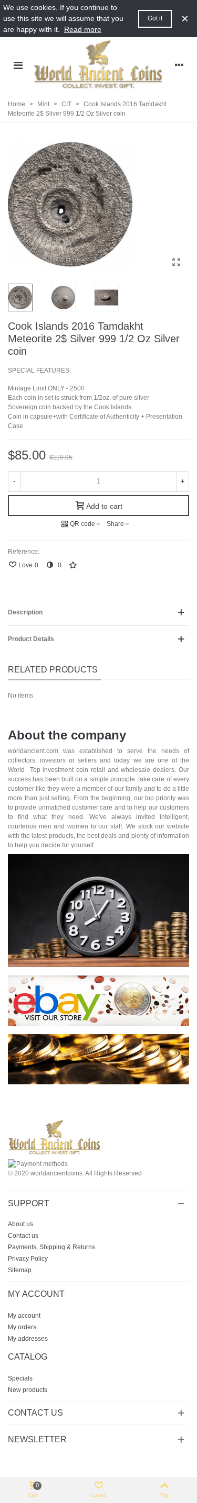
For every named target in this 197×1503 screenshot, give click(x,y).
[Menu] (18, 65)
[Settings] (179, 65)
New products (27, 1390)
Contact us (23, 1235)
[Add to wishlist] (73, 564)
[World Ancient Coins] (98, 65)
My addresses (28, 1338)
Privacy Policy (28, 1258)
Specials (20, 1378)
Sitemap (20, 1270)
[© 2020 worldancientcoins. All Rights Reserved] (98, 1116)
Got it (155, 18)
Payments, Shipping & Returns (51, 1247)
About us (20, 1224)
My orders (22, 1327)
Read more (82, 29)
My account (24, 1315)
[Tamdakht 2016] (176, 262)
